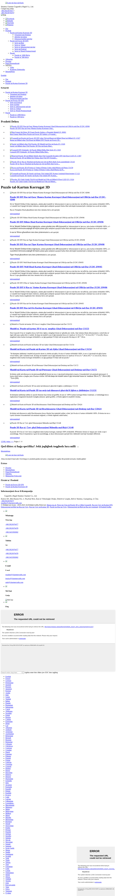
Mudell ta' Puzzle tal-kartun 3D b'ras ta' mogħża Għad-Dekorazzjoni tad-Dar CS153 (49, 328)
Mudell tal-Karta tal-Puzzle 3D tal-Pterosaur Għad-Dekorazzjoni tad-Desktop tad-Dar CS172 (53, 370)
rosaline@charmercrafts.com (11, 503)
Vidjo (12, 67)
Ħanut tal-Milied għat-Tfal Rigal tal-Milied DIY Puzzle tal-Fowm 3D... (35, 140)
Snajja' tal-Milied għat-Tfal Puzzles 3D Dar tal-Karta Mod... (31, 146)
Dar (6, 29)
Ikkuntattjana (10, 72)
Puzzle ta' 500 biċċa (21, 57)
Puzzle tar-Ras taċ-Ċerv (58, 507)
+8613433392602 (11, 532)
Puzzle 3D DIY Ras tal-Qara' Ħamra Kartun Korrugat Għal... (32, 128)
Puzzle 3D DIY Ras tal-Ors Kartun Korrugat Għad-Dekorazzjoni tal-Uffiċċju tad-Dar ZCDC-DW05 (56, 308)
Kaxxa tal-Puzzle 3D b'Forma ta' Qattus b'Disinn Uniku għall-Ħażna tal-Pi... (37, 170)
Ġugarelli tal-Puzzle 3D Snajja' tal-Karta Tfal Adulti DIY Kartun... (33, 176)
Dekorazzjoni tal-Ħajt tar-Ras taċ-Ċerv (14, 507)
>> (13, 441)
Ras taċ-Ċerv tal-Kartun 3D (39, 507)
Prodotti (8, 31)
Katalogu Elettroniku (17, 69)
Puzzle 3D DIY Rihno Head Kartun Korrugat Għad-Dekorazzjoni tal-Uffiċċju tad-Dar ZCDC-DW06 (57, 222)
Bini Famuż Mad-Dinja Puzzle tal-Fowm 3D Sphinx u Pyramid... (33, 134)
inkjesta (12, 214)
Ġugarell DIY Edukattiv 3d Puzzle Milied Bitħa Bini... (29, 152)
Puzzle (12, 53)
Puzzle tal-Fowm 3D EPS (19, 41)
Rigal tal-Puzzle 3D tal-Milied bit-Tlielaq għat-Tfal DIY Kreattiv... (33, 158)
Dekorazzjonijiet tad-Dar (23, 39)
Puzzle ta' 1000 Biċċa (22, 55)
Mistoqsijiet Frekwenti (13, 476)
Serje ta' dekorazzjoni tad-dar (24, 47)
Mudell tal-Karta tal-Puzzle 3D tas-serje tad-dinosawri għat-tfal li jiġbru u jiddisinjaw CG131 (53, 390)
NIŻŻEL (8, 474)
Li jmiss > (8, 441)
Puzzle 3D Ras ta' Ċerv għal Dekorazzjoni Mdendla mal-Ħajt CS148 (42, 427)
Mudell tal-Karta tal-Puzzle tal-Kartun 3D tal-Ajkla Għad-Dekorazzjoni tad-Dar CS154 (51, 349)
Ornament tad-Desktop (22, 35)
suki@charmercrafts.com (14, 582)
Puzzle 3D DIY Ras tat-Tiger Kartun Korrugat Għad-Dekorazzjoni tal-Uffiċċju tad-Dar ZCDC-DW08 (57, 244)
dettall (17, 214)
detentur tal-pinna (20, 37)
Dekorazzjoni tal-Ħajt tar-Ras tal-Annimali (83, 507)
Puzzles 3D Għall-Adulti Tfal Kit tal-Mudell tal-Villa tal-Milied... (33, 181)
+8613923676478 (7, 13)
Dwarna (8, 61)
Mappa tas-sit (51, 505)
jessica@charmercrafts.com (15, 578)
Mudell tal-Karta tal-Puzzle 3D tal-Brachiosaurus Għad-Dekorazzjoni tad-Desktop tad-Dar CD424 (56, 409)
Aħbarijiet (9, 59)
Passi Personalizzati (12, 63)
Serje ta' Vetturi (19, 45)
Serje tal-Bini (19, 43)
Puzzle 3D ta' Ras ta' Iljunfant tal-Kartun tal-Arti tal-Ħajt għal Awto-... (35, 164)
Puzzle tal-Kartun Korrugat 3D (21, 33)
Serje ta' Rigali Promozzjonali (25, 51)
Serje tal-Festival (20, 49)
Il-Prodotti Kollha (105, 507)
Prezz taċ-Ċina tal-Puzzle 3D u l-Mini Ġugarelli (74, 505)
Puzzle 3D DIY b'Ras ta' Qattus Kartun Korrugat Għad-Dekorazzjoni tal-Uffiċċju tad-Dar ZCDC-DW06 (58, 287)
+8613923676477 (7, 11)
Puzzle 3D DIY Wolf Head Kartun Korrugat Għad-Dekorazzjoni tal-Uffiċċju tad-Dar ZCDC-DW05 (56, 267)
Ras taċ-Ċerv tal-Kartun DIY (102, 505)
